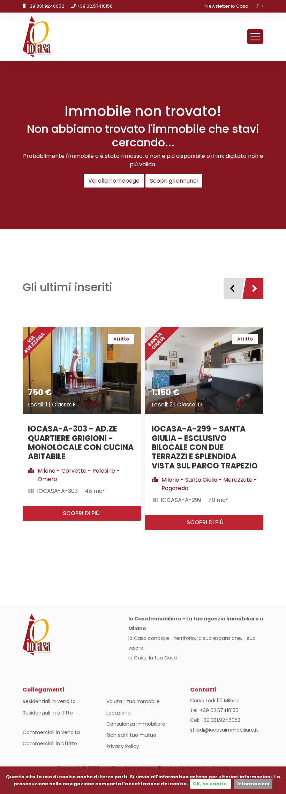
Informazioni (253, 783)
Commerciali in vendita (51, 732)
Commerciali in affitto (50, 743)
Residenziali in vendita (49, 701)
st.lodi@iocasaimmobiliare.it (224, 729)
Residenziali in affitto (48, 712)
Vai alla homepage (114, 181)
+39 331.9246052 (44, 6)
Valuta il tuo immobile (133, 701)
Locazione (118, 712)
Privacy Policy (122, 746)
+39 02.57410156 (94, 6)
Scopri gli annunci (174, 181)
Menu (255, 36)
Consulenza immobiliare (135, 723)
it (258, 6)
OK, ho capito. (210, 783)
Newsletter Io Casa (226, 6)
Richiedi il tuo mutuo (131, 735)
